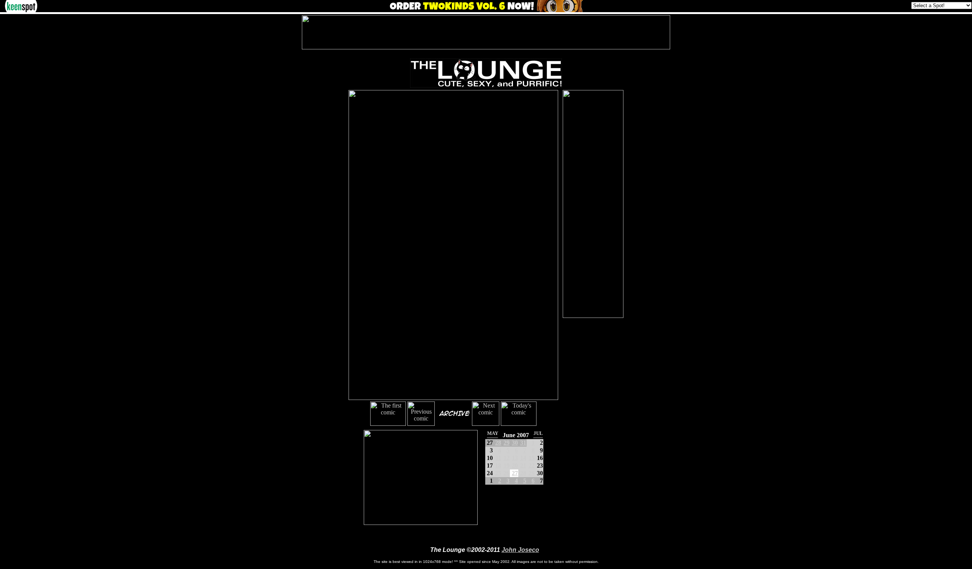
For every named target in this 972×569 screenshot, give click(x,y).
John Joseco (520, 550)
